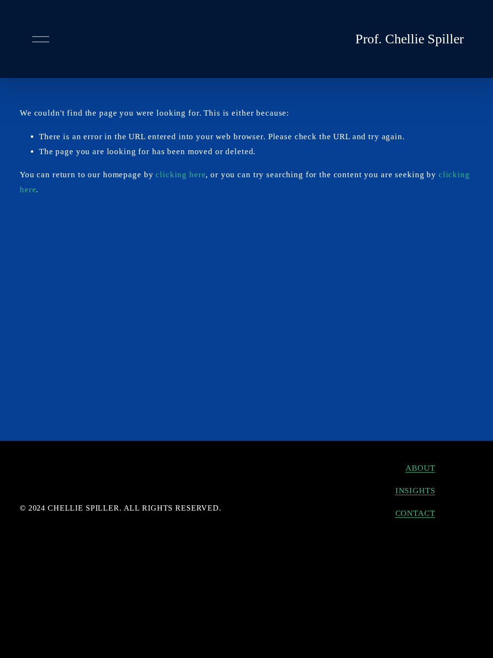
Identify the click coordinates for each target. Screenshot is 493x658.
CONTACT (415, 513)
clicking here (181, 174)
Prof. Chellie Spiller (409, 38)
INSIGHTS (415, 490)
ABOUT (420, 468)
